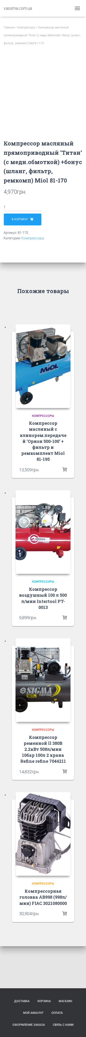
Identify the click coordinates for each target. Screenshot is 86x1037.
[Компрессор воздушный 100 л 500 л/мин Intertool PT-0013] (43, 532)
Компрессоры (26, 27)
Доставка (22, 1001)
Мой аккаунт (33, 1013)
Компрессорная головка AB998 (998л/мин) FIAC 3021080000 (43, 897)
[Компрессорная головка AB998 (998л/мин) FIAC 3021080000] (43, 834)
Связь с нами (63, 1024)
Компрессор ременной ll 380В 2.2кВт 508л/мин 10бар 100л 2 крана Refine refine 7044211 (43, 749)
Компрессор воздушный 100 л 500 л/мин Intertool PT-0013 (43, 598)
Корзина (44, 1001)
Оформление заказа (28, 1024)
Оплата (57, 1013)
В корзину (20, 219)
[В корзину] (64, 469)
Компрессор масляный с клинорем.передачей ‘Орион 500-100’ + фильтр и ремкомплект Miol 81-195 (43, 441)
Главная (9, 27)
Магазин (65, 1001)
